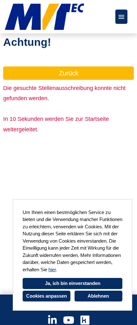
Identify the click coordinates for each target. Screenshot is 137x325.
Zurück (68, 73)
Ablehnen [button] (98, 296)
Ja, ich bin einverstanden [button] (72, 283)
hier (52, 269)
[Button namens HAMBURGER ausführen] (121, 17)
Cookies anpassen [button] (46, 296)
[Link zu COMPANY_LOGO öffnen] (44, 16)
